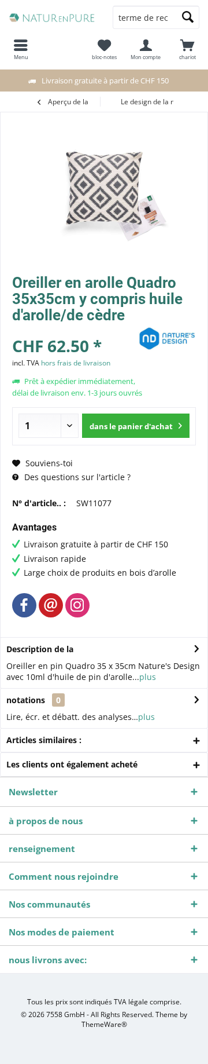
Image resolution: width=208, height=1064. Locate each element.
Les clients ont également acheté (72, 764)
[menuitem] (187, 49)
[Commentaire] (73, 330)
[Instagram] (77, 605)
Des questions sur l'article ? (76, 476)
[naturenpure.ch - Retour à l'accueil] (52, 17)
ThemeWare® (104, 1024)
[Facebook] (24, 605)
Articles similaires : (43, 739)
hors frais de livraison (75, 363)
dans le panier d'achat (131, 426)
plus (147, 676)
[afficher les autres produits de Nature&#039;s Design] (167, 338)
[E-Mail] (51, 605)
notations (25, 699)
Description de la (39, 649)
